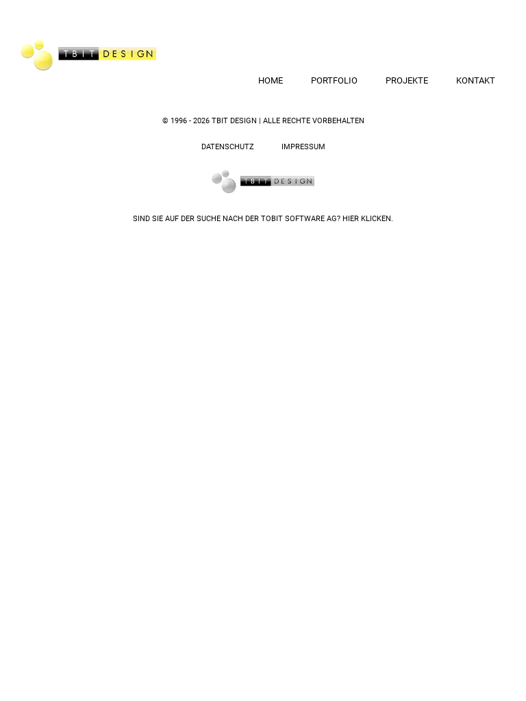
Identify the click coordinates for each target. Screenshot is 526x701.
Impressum (303, 146)
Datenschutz (227, 146)
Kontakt (475, 80)
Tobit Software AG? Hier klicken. (327, 218)
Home (270, 80)
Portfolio (334, 80)
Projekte (407, 80)
